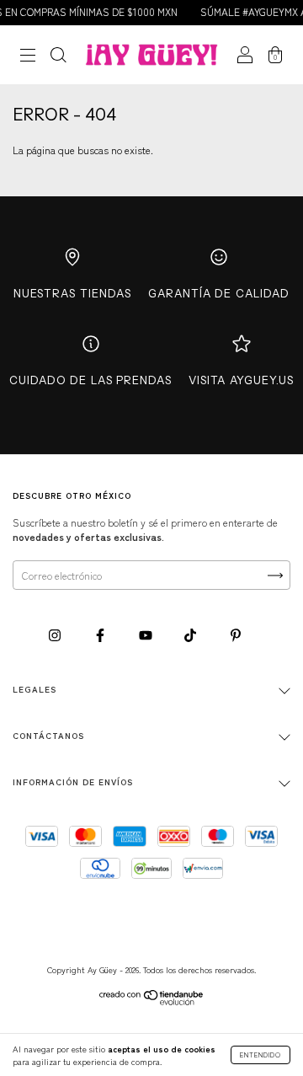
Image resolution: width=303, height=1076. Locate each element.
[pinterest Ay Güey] (236, 634)
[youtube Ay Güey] (146, 634)
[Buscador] (58, 56)
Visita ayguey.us (241, 380)
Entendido (260, 1054)
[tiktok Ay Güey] (191, 634)
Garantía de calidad (219, 293)
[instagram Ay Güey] (56, 634)
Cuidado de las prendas (90, 380)
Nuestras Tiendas (72, 293)
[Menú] (27, 56)
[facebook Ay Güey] (101, 634)
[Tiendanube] (152, 1000)
